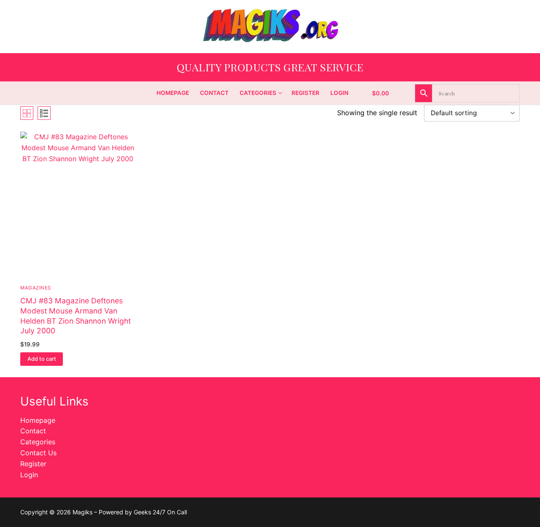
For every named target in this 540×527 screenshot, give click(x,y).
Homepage (37, 420)
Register (33, 463)
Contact (33, 431)
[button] (41, 359)
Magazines (35, 288)
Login (29, 474)
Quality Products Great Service (270, 67)
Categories (37, 442)
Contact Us (38, 453)
